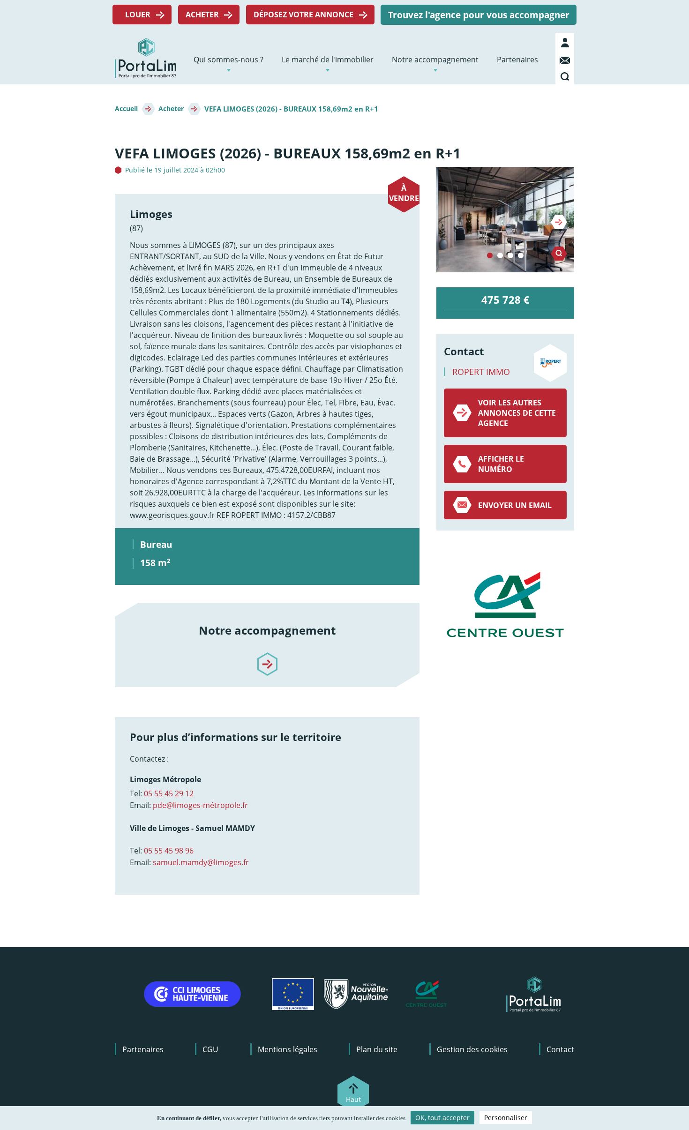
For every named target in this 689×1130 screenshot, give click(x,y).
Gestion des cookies (472, 1049)
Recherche (566, 74)
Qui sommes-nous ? (228, 59)
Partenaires (517, 59)
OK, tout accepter (442, 1117)
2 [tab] (500, 256)
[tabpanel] (505, 219)
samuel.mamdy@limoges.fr (201, 862)
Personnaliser (505, 1117)
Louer (137, 14)
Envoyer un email (515, 505)
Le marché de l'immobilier (328, 59)
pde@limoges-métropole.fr (200, 805)
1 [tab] (489, 256)
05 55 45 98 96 (169, 851)
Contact (566, 58)
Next (559, 222)
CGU (210, 1049)
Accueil (126, 108)
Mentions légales (287, 1049)
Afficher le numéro (501, 464)
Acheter (202, 14)
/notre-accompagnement (267, 656)
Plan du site (376, 1049)
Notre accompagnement (435, 59)
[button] (505, 219)
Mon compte (566, 43)
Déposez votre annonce (303, 14)
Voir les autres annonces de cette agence (517, 412)
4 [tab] (520, 256)
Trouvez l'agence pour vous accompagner (478, 14)
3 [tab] (510, 256)
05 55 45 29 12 (169, 793)
